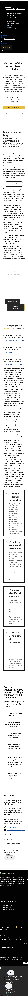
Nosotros (8, 30)
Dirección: (3, 936)
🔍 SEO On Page (11, 28)
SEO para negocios (8, 909)
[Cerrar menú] (0, 968)
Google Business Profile (9, 905)
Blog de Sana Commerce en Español (13, 340)
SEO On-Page (7, 907)
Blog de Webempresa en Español (12, 364)
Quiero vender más (9, 39)
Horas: (2, 942)
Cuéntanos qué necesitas (12, 843)
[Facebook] (27, 963)
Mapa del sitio (24, 959)
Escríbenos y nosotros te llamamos (8, 2)
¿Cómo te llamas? (10, 835)
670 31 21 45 (14, 947)
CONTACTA (6, 47)
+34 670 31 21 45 (13, 827)
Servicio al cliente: (5, 947)
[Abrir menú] (2, 50)
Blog (4, 986)
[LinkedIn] (24, 963)
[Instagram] (26, 963)
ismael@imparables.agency (16, 830)
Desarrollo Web (11, 17)
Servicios (5, 973)
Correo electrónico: (5, 934)
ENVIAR (9, 858)
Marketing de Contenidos (14, 13)
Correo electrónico (10, 839)
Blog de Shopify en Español (11, 352)
